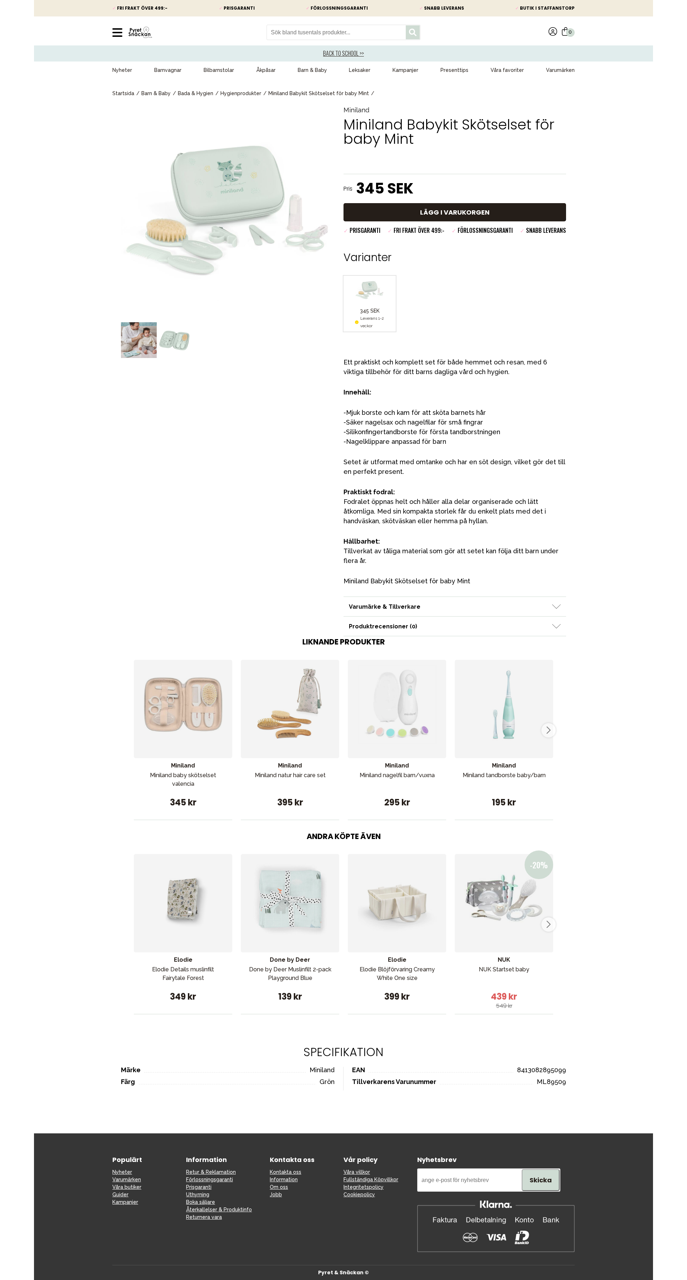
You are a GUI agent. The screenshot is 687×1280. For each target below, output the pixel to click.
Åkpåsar (266, 70)
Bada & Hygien (195, 93)
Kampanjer (405, 70)
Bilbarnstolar (219, 70)
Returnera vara (204, 1217)
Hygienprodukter (240, 93)
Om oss (279, 1187)
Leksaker (359, 70)
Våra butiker (126, 1187)
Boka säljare (200, 1202)
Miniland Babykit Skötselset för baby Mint (318, 93)
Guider (120, 1194)
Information (284, 1179)
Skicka (541, 1180)
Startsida (123, 93)
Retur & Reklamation (211, 1172)
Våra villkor (357, 1172)
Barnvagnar (167, 70)
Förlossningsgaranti (209, 1179)
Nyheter (122, 70)
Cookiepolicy (359, 1194)
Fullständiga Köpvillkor (371, 1179)
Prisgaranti (198, 1187)
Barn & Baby (312, 70)
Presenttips (454, 70)
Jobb (276, 1194)
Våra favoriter (507, 70)
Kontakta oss (285, 1172)
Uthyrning (197, 1194)
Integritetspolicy (364, 1187)
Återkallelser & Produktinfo (219, 1209)
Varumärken (560, 70)
